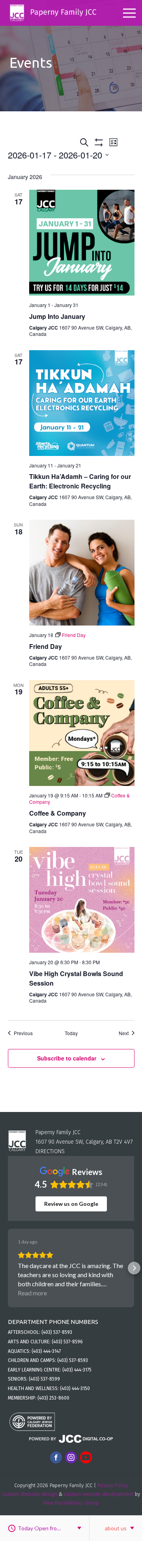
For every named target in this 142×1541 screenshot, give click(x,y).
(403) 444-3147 (46, 1351)
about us (116, 1528)
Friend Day (45, 646)
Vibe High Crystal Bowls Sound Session (76, 978)
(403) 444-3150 (75, 1388)
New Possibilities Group (71, 1503)
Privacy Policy (112, 1485)
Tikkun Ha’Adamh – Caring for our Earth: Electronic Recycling (80, 481)
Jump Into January (57, 316)
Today (71, 1033)
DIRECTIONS (50, 1151)
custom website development (98, 1494)
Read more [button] (32, 1293)
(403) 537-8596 (67, 1342)
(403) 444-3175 (77, 1370)
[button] (8, 1268)
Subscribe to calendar (66, 1058)
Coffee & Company (57, 813)
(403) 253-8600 (53, 1398)
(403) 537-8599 (44, 1379)
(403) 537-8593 (56, 1332)
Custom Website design (29, 1494)
